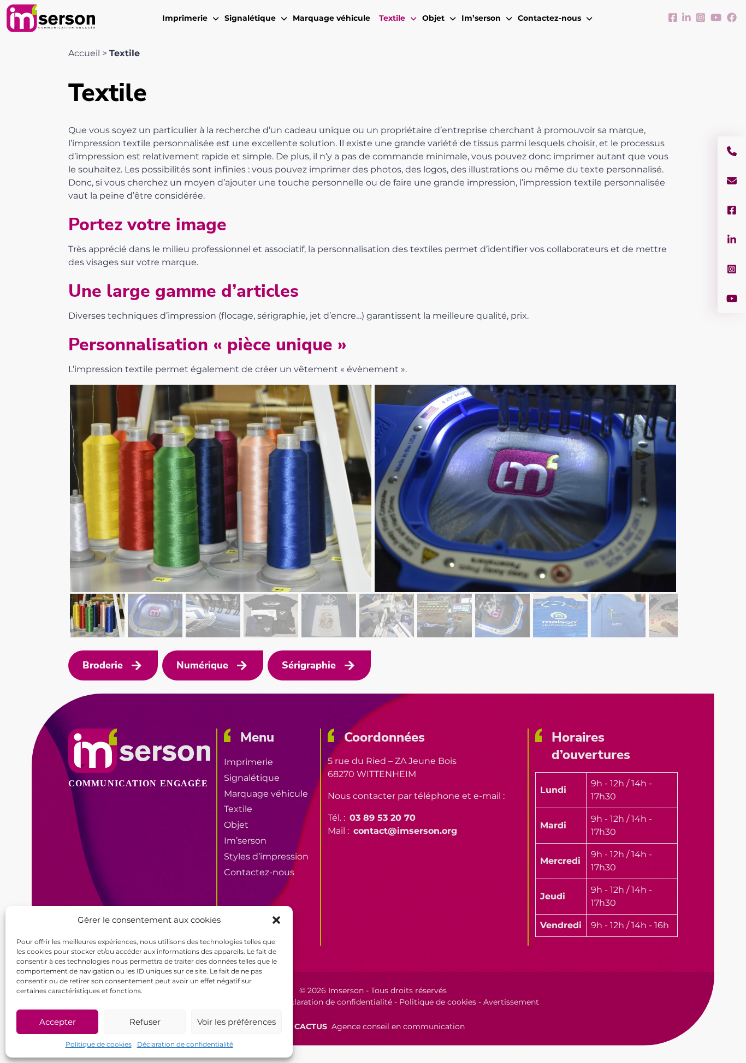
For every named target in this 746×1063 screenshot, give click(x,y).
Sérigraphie (309, 665)
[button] (276, 920)
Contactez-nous (259, 872)
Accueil (84, 53)
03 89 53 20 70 (383, 818)
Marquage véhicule (266, 794)
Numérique (202, 665)
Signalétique (252, 778)
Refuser (145, 1022)
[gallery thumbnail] (97, 615)
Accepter (57, 1022)
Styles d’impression (266, 856)
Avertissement (511, 1002)
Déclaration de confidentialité (185, 1044)
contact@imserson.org (405, 831)
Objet (236, 825)
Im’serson (245, 840)
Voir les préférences (236, 1022)
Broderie (102, 665)
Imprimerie (248, 762)
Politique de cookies (99, 1044)
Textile (238, 809)
